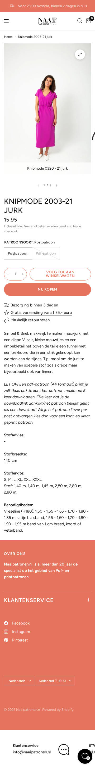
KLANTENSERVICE (29, 600)
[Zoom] (80, 54)
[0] (87, 21)
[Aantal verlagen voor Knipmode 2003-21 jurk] (8, 274)
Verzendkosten (35, 226)
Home (8, 37)
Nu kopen (47, 289)
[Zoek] (79, 21)
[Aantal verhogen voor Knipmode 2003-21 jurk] (23, 274)
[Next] (56, 185)
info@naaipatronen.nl (32, 752)
